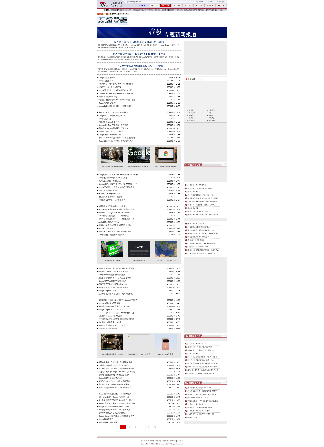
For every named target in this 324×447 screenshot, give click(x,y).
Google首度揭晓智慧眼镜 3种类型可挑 (113, 406)
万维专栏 (192, 115)
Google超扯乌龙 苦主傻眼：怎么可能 (113, 125)
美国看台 (158, 10)
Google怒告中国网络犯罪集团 (110, 135)
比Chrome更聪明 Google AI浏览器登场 (113, 397)
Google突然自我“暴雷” (107, 103)
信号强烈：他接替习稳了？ (197, 185)
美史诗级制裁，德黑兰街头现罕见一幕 (201, 230)
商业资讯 (216, 10)
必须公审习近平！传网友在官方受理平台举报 (203, 215)
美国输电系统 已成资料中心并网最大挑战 (115, 362)
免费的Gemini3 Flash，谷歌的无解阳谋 (114, 381)
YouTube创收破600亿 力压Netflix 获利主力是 (116, 313)
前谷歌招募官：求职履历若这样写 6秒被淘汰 (139, 42)
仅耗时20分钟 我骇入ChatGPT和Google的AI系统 (117, 300)
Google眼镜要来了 (105, 419)
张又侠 (191, 118)
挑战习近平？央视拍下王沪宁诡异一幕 (201, 350)
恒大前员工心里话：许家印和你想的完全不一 (203, 391)
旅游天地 (209, 10)
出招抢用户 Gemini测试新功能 (110, 316)
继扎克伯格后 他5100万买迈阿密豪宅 (113, 287)
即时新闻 (114, 10)
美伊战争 (192, 113)
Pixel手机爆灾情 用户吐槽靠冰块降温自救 (114, 232)
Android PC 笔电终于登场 (108, 222)
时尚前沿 (201, 10)
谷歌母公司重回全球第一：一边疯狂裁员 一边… (117, 219)
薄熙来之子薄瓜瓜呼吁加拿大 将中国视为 (202, 394)
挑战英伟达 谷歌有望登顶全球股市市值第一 (115, 225)
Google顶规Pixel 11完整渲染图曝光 (112, 281)
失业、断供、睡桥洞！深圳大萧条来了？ (201, 253)
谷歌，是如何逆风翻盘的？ (109, 190)
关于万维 (222, 2)
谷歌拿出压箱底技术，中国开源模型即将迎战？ (117, 268)
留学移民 (172, 10)
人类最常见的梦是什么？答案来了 (111, 200)
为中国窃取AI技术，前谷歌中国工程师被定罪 (116, 319)
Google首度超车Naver (107, 78)
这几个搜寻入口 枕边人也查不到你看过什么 (115, 294)
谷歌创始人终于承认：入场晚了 (110, 131)
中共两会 (212, 118)
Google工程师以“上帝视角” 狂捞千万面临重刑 (116, 187)
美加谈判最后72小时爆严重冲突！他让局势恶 (203, 250)
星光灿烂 (187, 10)
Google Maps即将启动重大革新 (110, 310)
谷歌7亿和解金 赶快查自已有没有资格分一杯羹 (116, 403)
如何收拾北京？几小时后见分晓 (198, 237)
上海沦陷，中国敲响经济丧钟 (198, 247)
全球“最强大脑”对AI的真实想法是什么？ (114, 375)
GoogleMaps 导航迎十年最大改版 (111, 275)
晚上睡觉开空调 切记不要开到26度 (199, 388)
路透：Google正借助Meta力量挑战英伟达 (114, 387)
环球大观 (143, 10)
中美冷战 (212, 110)
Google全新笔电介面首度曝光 (110, 303)
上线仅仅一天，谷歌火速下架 (110, 87)
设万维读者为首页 (135, 2)
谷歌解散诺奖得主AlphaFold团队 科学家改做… (116, 93)
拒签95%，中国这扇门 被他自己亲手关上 (202, 205)
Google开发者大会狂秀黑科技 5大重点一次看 (116, 209)
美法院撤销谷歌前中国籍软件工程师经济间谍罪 (139, 54)
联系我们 (211, 2)
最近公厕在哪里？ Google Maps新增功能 (114, 278)
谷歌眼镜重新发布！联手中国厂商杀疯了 (114, 410)
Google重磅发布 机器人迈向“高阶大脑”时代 (115, 90)
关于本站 (144, 441)
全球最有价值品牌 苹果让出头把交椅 (112, 206)
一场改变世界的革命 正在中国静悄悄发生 (202, 243)
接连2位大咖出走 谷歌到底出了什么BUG (114, 128)
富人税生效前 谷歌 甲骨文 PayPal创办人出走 (116, 368)
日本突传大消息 (193, 208)
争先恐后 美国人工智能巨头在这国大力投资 (115, 400)
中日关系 (212, 120)
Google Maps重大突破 (107, 291)
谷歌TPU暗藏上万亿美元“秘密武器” (112, 413)
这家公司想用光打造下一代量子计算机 (113, 112)
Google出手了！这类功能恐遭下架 (112, 116)
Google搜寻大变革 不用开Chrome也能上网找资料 (118, 175)
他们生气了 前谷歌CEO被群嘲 (110, 197)
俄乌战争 (192, 120)
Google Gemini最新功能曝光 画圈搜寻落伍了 (116, 416)
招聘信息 (166, 441)
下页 (155, 427)
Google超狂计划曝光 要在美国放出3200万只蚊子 (117, 184)
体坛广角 (194, 10)
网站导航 (173, 441)
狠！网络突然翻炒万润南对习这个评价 (201, 195)
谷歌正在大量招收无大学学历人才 (111, 325)
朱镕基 (191, 110)
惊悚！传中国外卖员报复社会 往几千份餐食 (202, 201)
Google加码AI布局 (105, 228)
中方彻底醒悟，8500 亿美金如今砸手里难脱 (203, 401)
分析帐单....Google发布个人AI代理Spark (114, 213)
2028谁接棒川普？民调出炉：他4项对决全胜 (203, 370)
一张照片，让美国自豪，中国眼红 (199, 411)
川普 (210, 113)
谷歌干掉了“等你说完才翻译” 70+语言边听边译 (116, 138)
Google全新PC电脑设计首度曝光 (111, 235)
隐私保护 (180, 441)
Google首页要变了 (105, 81)
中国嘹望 (150, 10)
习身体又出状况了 (194, 192)
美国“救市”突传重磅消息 (196, 240)
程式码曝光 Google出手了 (108, 122)
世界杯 (211, 115)
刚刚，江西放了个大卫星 (196, 224)
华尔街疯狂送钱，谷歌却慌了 (110, 181)
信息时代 (179, 10)
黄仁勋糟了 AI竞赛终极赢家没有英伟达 (113, 384)
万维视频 (136, 10)
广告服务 (200, 2)
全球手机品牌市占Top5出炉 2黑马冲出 (113, 365)
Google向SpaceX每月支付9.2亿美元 (112, 178)
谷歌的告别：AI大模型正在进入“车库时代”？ (115, 84)
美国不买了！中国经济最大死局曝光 (200, 188)
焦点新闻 (121, 10)
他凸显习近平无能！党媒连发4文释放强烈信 (203, 233)
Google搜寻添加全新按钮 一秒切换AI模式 (114, 394)
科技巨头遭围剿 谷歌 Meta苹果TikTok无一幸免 (116, 100)
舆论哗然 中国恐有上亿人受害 (198, 398)
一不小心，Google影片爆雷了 (110, 194)
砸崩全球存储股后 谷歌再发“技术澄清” (113, 272)
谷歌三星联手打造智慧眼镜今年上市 (112, 284)
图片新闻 (128, 10)
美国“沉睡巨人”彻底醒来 (107, 422)
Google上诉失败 (104, 119)
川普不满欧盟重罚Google (108, 97)
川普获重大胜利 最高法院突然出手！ (200, 227)
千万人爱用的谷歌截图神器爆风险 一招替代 (139, 66)
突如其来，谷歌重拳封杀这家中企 (111, 322)
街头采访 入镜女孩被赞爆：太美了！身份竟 (202, 357)
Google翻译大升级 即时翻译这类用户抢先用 (115, 141)
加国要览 (165, 10)
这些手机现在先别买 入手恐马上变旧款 (113, 306)
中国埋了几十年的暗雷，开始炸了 (199, 211)
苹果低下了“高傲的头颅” (107, 328)
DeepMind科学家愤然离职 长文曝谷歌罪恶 (115, 106)
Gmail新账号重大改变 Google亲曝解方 (113, 216)
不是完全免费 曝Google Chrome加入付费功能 (116, 372)
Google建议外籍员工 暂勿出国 (110, 378)
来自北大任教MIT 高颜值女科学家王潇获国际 (203, 198)
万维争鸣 (223, 10)
